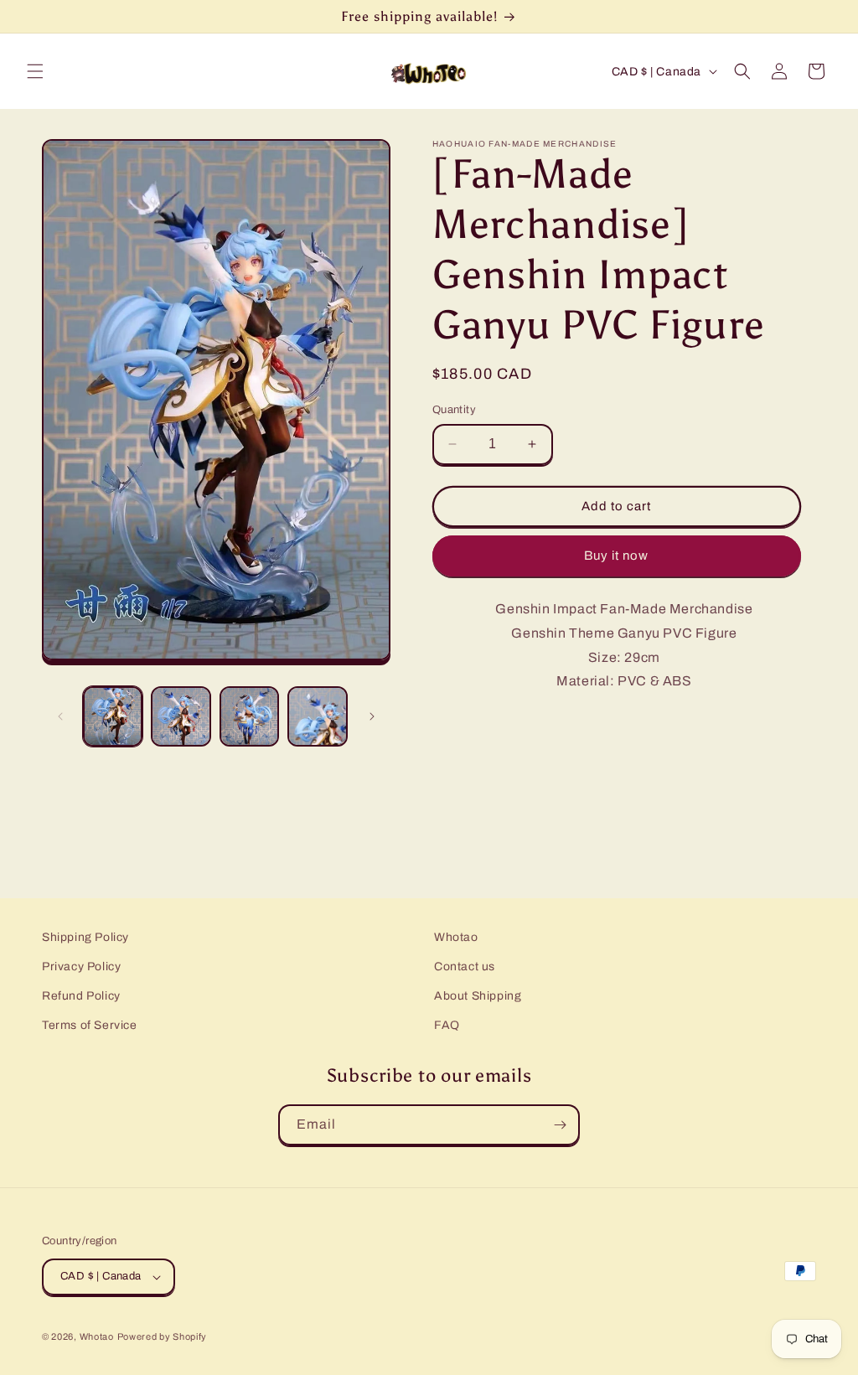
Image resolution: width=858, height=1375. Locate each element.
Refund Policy (81, 996)
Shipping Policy (85, 937)
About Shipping (477, 996)
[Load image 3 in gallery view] (249, 716)
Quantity (454, 410)
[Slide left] (60, 716)
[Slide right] (372, 716)
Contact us (464, 966)
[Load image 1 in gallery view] (112, 716)
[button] (35, 71)
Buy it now (616, 555)
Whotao (456, 937)
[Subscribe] (559, 1124)
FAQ (447, 1025)
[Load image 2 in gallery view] (180, 716)
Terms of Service (89, 1025)
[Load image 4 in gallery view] (317, 716)
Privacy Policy (81, 966)
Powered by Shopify (162, 1336)
